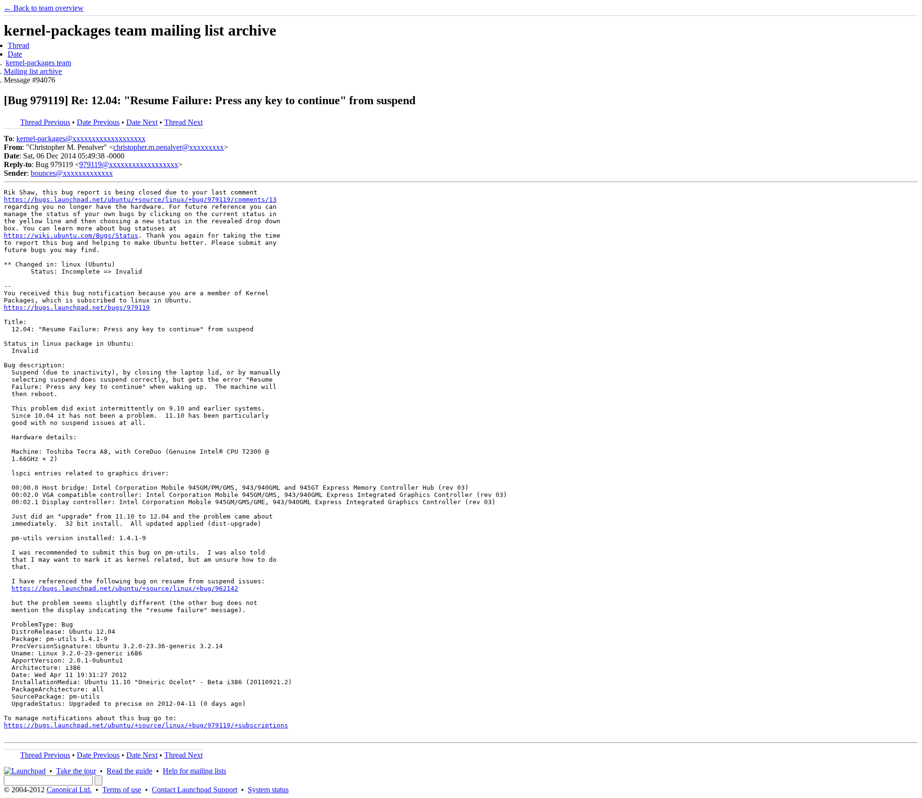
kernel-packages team (38, 63)
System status (268, 790)
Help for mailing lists (194, 771)
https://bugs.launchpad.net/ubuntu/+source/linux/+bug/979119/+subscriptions (146, 725)
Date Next (142, 122)
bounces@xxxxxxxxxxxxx (72, 173)
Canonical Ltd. (69, 790)
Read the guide (129, 771)
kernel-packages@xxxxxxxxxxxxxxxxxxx (81, 138)
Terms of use (121, 790)
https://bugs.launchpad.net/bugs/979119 (77, 307)
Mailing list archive (33, 71)
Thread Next (183, 122)
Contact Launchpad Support (194, 790)
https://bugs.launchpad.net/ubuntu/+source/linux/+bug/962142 (125, 588)
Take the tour (76, 771)
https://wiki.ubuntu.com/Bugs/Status (71, 235)
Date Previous (98, 122)
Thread (18, 45)
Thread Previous (45, 122)
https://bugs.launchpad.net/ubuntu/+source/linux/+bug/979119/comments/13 (140, 199)
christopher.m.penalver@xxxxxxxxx (168, 147)
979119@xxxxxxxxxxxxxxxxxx (128, 164)
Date (15, 54)
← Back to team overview (44, 8)
